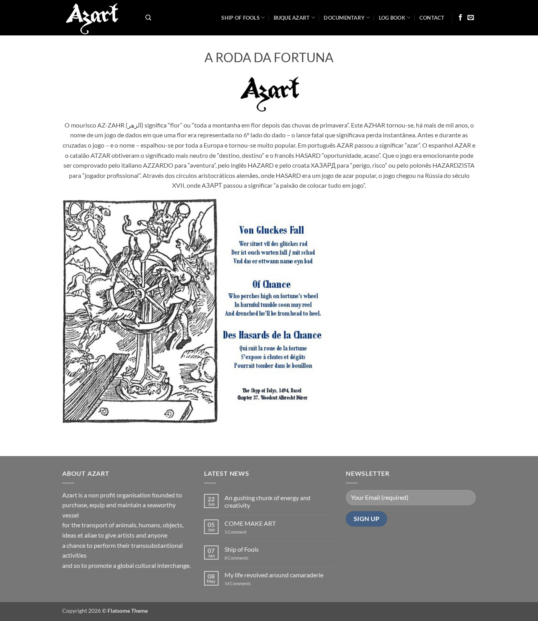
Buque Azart (292, 18)
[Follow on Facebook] (460, 17)
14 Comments (249, 583)
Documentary (344, 18)
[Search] (148, 17)
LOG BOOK (392, 18)
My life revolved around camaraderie (273, 574)
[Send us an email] (471, 17)
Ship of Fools (240, 18)
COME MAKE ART (250, 523)
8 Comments (241, 557)
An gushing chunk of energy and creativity (267, 501)
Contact (432, 18)
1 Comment (241, 531)
